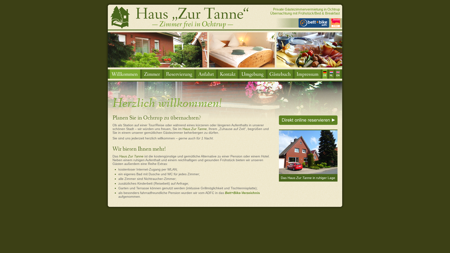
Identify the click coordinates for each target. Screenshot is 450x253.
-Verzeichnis (242, 193)
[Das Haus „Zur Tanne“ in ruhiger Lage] (308, 173)
